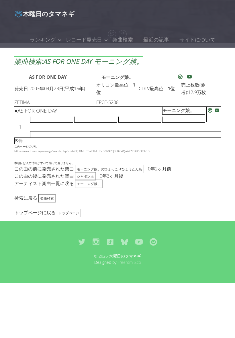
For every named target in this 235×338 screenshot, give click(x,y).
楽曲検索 (122, 39)
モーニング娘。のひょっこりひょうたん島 (109, 169)
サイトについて (197, 39)
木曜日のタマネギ (49, 13)
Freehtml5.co (129, 262)
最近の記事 (156, 39)
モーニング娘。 (117, 77)
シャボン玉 (85, 176)
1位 (171, 88)
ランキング (43, 39)
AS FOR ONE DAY (48, 77)
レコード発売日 (84, 39)
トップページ (68, 213)
